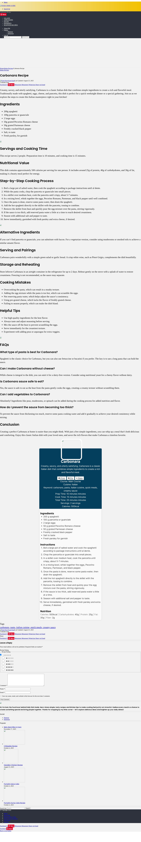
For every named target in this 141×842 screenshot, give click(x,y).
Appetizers (8, 20)
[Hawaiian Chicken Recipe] (11, 763)
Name (2, 689)
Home (2, 68)
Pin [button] (71, 478)
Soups (6, 21)
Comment (3, 685)
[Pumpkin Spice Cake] (14, 782)
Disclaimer (7, 820)
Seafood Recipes (11, 25)
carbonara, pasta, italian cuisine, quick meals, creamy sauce (28, 627)
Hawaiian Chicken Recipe (13, 765)
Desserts (7, 23)
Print (62, 478)
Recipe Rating (4, 650)
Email (2, 692)
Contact (6, 822)
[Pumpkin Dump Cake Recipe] (14, 801)
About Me (7, 28)
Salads (7, 18)
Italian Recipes (8, 68)
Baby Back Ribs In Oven (12, 727)
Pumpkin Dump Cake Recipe (14, 803)
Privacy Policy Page (10, 817)
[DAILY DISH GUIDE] (7, 5)
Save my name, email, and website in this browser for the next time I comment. (26, 696)
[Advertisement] (70, 53)
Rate (80, 478)
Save (4, 14)
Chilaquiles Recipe (10, 746)
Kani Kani (11, 80)
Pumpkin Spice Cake (11, 784)
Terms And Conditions (11, 818)
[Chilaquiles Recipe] (14, 744)
